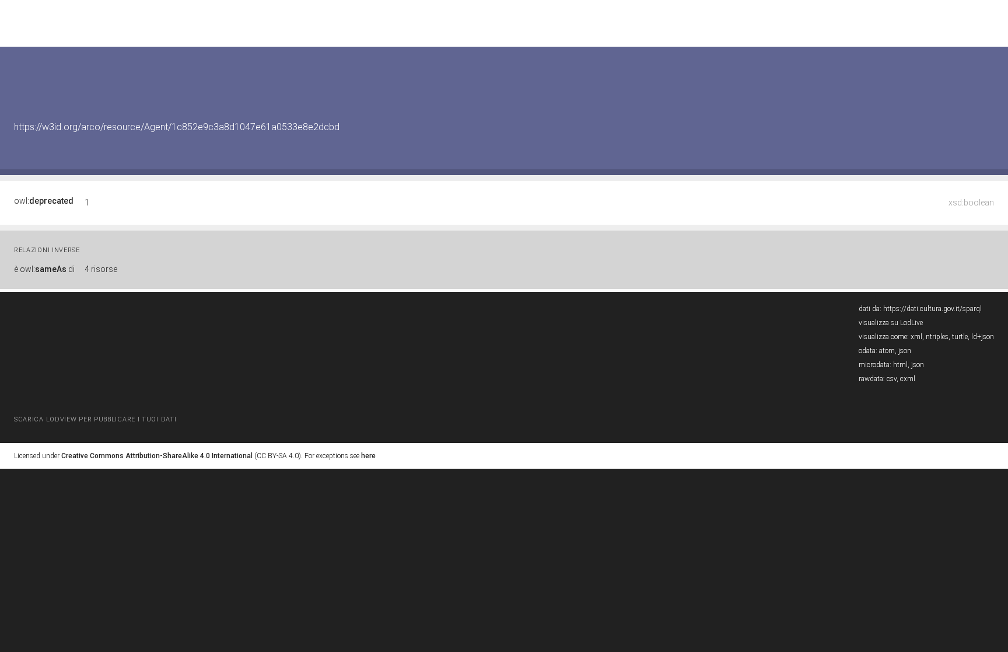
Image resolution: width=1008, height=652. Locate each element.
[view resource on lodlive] (988, 75)
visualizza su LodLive (891, 323)
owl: (44, 200)
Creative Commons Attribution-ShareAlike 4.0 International (157, 456)
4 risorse (101, 269)
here (368, 456)
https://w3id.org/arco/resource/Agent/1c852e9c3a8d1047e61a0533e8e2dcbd (177, 127)
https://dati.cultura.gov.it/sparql (932, 309)
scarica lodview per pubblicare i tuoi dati (95, 419)
